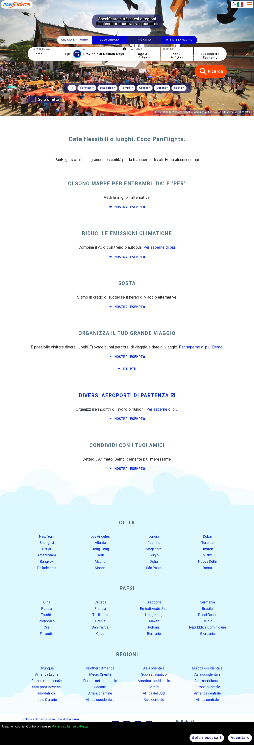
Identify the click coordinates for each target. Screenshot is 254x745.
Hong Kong (100, 549)
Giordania (207, 634)
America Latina (46, 674)
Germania (207, 602)
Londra (153, 536)
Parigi (46, 549)
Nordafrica (46, 693)
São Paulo (154, 568)
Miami (207, 555)
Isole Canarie (47, 699)
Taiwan (153, 621)
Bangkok (46, 561)
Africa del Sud (154, 693)
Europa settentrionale (100, 681)
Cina (46, 602)
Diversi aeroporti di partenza (127, 395)
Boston (207, 549)
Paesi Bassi (207, 615)
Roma (207, 568)
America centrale (207, 693)
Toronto (207, 542)
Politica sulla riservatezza (70, 726)
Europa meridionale (47, 681)
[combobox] (52, 54)
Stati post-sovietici (47, 687)
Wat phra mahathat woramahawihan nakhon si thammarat (204, 112)
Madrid (100, 561)
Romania (154, 634)
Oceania (100, 687)
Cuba (100, 634)
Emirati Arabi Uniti (153, 608)
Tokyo (154, 555)
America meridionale (154, 681)
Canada (100, 602)
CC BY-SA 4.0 (245, 112)
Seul (100, 555)
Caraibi (153, 687)
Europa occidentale (207, 668)
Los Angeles (100, 536)
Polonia (154, 627)
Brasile (207, 608)
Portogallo (47, 621)
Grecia (100, 621)
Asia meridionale (207, 681)
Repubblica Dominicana (207, 627)
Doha (154, 561)
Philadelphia (46, 568)
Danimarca (100, 627)
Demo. (217, 347)
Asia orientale (154, 668)
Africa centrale (207, 699)
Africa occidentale (100, 699)
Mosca (100, 568)
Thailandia (100, 615)
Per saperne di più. (159, 247)
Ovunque (47, 668)
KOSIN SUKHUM (162, 112)
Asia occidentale (207, 674)
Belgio (207, 621)
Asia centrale (154, 699)
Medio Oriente (100, 674)
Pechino (153, 542)
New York (46, 536)
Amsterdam (46, 555)
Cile (47, 627)
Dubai (207, 536)
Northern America (100, 668)
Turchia (47, 615)
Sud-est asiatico (154, 674)
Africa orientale (100, 693)
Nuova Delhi (207, 561)
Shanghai (46, 542)
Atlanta (100, 542)
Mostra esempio (129, 207)
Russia (46, 608)
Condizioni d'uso (68, 719)
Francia (100, 608)
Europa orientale (207, 687)
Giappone (153, 602)
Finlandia (47, 634)
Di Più (129, 369)
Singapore (154, 549)
